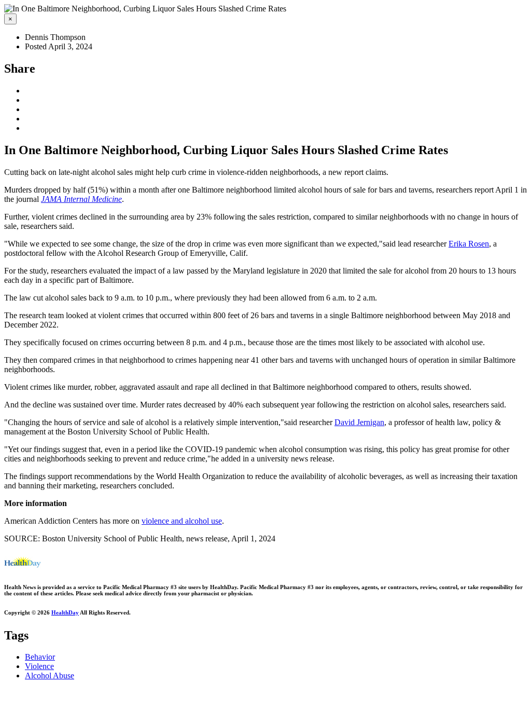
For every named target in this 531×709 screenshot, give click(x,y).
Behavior (40, 656)
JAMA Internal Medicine (81, 199)
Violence (39, 666)
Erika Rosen (469, 243)
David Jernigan (359, 422)
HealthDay (65, 612)
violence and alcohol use (182, 520)
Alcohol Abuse (49, 675)
